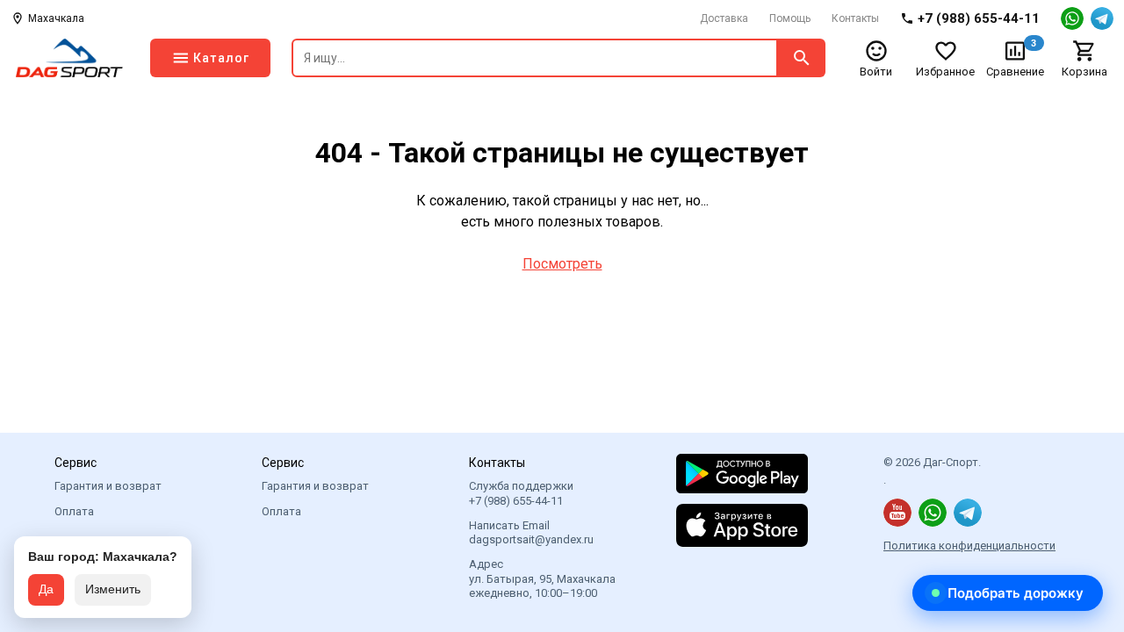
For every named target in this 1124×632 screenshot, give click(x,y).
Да (46, 589)
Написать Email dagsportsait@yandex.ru (531, 532)
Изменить (112, 589)
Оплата (74, 511)
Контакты (855, 18)
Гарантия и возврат (108, 485)
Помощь (790, 18)
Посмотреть (562, 263)
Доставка (724, 18)
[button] (1007, 593)
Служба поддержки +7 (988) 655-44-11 (521, 492)
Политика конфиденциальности (969, 545)
